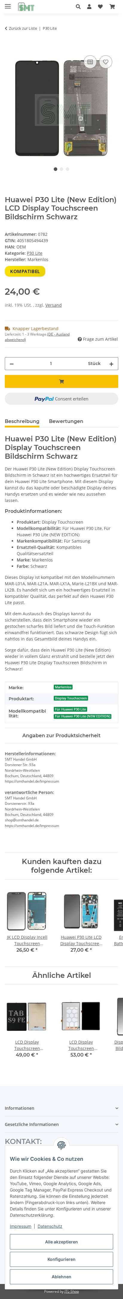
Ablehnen (61, 1276)
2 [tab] (61, 169)
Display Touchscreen (71, 698)
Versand (53, 305)
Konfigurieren (61, 1259)
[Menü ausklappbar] (8, 4)
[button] (80, 7)
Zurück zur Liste (23, 28)
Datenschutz (50, 1226)
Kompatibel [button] (25, 271)
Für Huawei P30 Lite (70, 709)
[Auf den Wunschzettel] (105, 61)
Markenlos (63, 687)
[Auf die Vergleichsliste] (90, 61)
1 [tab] (55, 169)
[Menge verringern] (11, 363)
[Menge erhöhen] (111, 363)
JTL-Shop (71, 1291)
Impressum (20, 1226)
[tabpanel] (61, 108)
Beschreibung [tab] (22, 421)
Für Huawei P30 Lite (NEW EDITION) (82, 716)
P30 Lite (34, 253)
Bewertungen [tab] (66, 421)
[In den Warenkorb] (9, 47)
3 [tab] (67, 169)
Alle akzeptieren (61, 1241)
